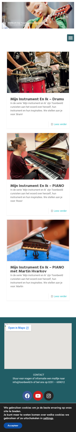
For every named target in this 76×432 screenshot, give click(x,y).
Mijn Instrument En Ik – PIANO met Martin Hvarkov (37, 269)
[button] (70, 37)
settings (48, 418)
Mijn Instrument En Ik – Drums (37, 99)
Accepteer (13, 425)
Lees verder (60, 124)
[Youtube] (38, 396)
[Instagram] (49, 396)
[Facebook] (27, 396)
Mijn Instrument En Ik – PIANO (37, 186)
